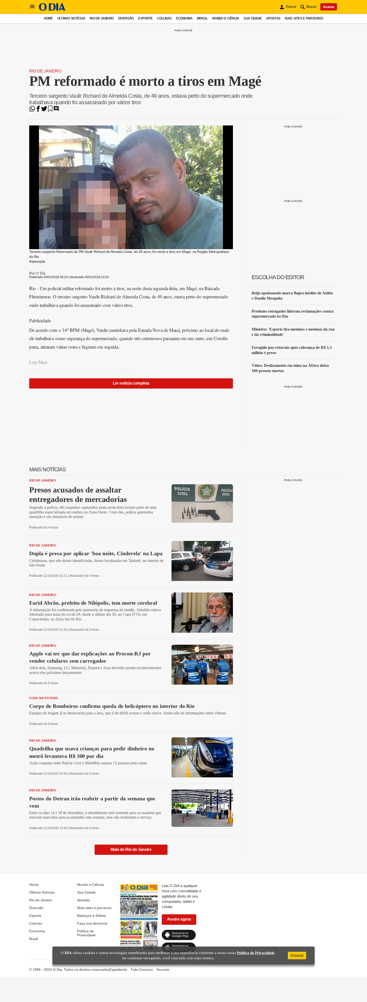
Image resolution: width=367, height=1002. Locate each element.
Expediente (118, 970)
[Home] (52, 9)
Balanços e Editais (91, 916)
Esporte (145, 18)
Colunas (164, 18)
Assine (328, 7)
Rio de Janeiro (102, 18)
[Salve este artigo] (50, 110)
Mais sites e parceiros (304, 18)
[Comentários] (56, 110)
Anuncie (163, 970)
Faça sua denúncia (92, 923)
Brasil (202, 18)
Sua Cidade (252, 18)
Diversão (126, 18)
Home (48, 18)
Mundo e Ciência (225, 18)
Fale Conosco (142, 970)
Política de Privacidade (86, 933)
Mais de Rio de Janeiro (131, 849)
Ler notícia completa (131, 383)
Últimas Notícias (71, 18)
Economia (184, 18)
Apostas (273, 18)
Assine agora (179, 919)
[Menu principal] (32, 6)
